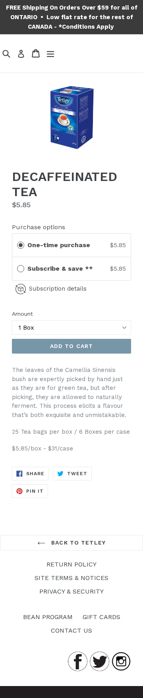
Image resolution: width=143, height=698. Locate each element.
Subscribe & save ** (61, 268)
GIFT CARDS (101, 617)
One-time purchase (58, 245)
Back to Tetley (77, 542)
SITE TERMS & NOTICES (71, 578)
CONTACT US (71, 630)
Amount (22, 314)
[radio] (20, 245)
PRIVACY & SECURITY (71, 591)
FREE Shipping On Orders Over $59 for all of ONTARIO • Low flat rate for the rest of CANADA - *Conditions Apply (71, 17)
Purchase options (38, 227)
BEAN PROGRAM (48, 617)
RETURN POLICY (71, 564)
